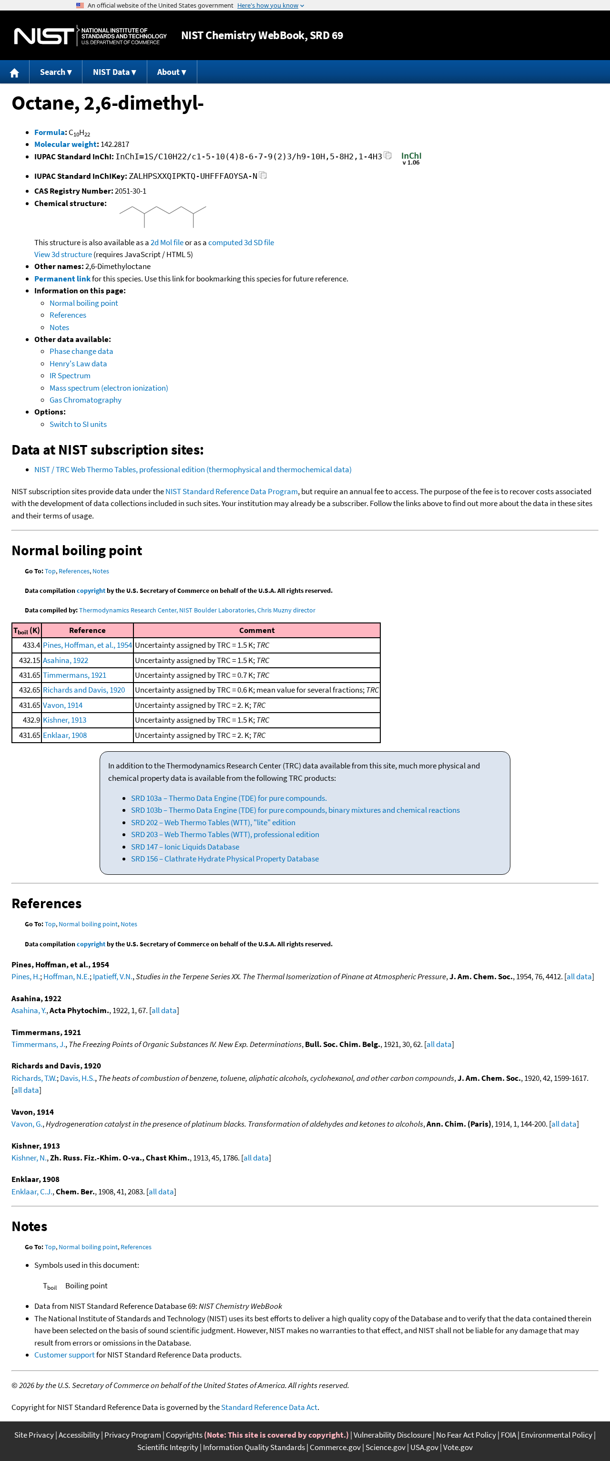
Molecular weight (65, 144)
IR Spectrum (70, 375)
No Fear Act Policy (466, 1435)
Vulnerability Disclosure (392, 1435)
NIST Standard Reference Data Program (231, 491)
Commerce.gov (335, 1447)
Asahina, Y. (28, 1010)
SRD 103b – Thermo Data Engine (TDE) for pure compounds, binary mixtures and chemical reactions (295, 810)
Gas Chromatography (86, 399)
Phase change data (81, 351)
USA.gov (424, 1447)
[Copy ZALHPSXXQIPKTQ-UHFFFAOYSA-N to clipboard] (263, 177)
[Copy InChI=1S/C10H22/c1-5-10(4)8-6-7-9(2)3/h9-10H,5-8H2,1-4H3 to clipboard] (388, 158)
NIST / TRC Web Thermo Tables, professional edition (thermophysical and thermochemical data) (193, 469)
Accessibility (79, 1435)
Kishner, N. (29, 1157)
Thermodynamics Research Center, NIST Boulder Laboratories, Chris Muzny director (197, 610)
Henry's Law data (78, 363)
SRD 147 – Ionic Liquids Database (185, 846)
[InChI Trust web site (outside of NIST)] (411, 164)
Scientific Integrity (167, 1447)
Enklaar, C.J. (31, 1191)
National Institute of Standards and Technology (90, 35)
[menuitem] (15, 71)
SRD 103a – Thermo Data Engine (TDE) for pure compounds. (229, 798)
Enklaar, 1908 (65, 735)
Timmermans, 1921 (74, 675)
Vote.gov (458, 1447)
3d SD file (259, 242)
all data (579, 976)
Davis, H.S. (77, 1078)
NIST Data (111, 71)
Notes (59, 327)
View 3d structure (63, 254)
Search (52, 71)
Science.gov (386, 1447)
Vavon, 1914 (62, 705)
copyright (91, 590)
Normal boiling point (84, 303)
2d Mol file (167, 242)
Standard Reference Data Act (269, 1407)
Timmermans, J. (38, 1044)
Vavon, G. (26, 1124)
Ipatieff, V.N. (112, 976)
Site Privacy (34, 1435)
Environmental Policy (556, 1435)
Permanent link (62, 278)
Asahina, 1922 (65, 660)
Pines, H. (25, 976)
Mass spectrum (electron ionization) (109, 388)
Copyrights (184, 1435)
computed (225, 242)
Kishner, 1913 (64, 720)
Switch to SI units (78, 424)
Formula (49, 132)
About (168, 71)
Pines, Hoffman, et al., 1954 (87, 645)
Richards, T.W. (34, 1078)
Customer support (64, 1354)
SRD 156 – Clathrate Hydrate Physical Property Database (225, 858)
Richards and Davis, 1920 (84, 689)
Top (50, 571)
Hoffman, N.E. (66, 976)
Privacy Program (132, 1435)
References (68, 315)
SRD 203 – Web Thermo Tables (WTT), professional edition (225, 834)
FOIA (508, 1435)
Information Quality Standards (254, 1447)
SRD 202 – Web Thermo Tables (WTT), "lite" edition (213, 822)
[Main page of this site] (15, 71)
